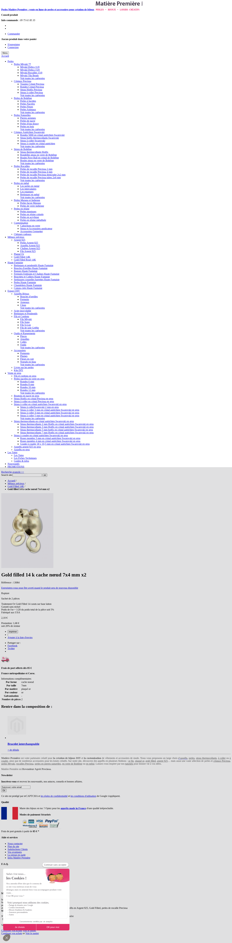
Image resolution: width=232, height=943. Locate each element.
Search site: (7, 475)
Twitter (11, 648)
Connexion (13, 47)
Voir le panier (29, 930)
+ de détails (13, 750)
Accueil (5, 56)
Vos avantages (15, 852)
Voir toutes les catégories (32, 78)
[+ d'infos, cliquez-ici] (40, 828)
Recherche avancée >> (12, 472)
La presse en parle (17, 855)
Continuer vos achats (11, 930)
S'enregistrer (14, 44)
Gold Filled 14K (16, 486)
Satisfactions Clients (18, 849)
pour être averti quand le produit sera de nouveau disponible (39, 588)
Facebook (12, 645)
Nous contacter (15, 843)
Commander (14, 33)
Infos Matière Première (19, 857)
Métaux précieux (16, 483)
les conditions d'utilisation (83, 796)
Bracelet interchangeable (23, 744)
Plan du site (13, 846)
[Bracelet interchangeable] (17, 737)
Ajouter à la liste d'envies (20, 637)
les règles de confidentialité (54, 796)
